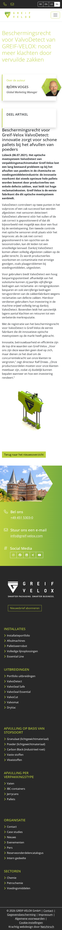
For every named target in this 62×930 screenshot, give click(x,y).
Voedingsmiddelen (18, 888)
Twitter (15, 120)
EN (46, 4)
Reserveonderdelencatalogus (24, 853)
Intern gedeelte (16, 858)
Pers (9, 847)
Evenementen (15, 842)
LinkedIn (22, 120)
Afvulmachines (15, 641)
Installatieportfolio (18, 635)
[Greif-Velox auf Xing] (33, 555)
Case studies (14, 832)
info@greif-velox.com (26, 536)
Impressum (46, 914)
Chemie (11, 878)
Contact (11, 827)
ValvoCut (12, 697)
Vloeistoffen (14, 760)
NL (57, 4)
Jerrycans (12, 794)
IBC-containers (15, 789)
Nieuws (11, 837)
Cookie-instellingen (31, 922)
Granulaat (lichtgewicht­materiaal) (27, 739)
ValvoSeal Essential (18, 692)
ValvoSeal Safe (15, 686)
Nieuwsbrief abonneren (25, 608)
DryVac (11, 707)
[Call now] (5, 4)
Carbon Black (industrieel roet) (25, 749)
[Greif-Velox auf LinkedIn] (26, 555)
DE (40, 4)
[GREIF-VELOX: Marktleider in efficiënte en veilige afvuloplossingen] (17, 15)
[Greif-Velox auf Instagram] (13, 555)
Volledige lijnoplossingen (22, 651)
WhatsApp (42, 120)
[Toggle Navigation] (55, 15)
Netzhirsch (47, 927)
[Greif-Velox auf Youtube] (39, 555)
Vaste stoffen (14, 754)
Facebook (9, 120)
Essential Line (15, 656)
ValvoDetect (14, 681)
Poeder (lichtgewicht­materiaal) (25, 744)
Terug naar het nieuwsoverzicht (24, 454)
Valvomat (12, 702)
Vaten (10, 783)
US (51, 4)
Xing (29, 120)
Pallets (10, 799)
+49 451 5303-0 (21, 517)
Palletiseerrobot (16, 646)
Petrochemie (14, 883)
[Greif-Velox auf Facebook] (20, 555)
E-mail (35, 120)
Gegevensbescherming (21, 914)
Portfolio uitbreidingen (20, 676)
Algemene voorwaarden (30, 918)
